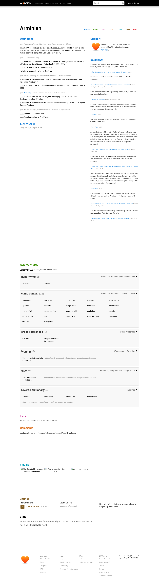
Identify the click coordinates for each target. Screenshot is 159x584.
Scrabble (36, 524)
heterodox (91, 305)
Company (44, 555)
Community (38, 3)
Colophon (43, 565)
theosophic (113, 316)
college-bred (71, 305)
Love (135, 29)
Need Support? (104, 562)
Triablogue (94, 114)
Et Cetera (103, 555)
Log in (22, 269)
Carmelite (48, 300)
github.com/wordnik (86, 562)
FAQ (41, 569)
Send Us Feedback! (106, 559)
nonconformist (71, 311)
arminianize (48, 396)
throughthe (48, 321)
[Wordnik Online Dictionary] (25, 3)
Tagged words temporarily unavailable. (32, 359)
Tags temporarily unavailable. (29, 378)
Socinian (90, 300)
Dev (81, 555)
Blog (61, 559)
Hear (128, 29)
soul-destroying (93, 316)
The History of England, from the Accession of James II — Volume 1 (110, 85)
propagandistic (28, 316)
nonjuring (91, 311)
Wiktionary (27, 93)
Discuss (112, 29)
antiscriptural (114, 300)
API (81, 559)
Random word (65, 3)
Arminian (104, 49)
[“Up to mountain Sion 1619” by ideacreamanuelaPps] (55, 470)
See (120, 29)
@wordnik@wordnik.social (69, 569)
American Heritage (32, 506)
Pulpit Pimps (94, 127)
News (62, 555)
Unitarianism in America (98, 99)
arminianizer (70, 396)
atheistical (48, 305)
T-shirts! (43, 572)
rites (45, 316)
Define (87, 29)
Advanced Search (105, 575)
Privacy (101, 569)
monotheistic (27, 311)
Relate (96, 29)
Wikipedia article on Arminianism (52, 339)
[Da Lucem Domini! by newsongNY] (79, 469)
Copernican (70, 300)
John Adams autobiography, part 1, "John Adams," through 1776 (110, 72)
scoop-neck (70, 316)
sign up (30, 269)
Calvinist (25, 338)
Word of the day (51, 3)
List (103, 29)
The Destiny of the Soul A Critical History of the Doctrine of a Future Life (112, 203)
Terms (101, 565)
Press (42, 562)
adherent (26, 283)
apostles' (25, 305)
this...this (25, 321)
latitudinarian (114, 305)
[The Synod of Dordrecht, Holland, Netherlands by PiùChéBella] (32, 470)
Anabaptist (26, 300)
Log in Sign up (133, 3)
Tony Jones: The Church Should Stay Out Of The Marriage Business (110, 218)
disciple (47, 283)
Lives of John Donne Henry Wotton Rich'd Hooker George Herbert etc (111, 149)
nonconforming (50, 311)
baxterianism (92, 396)
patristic (112, 311)
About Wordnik (45, 559)
